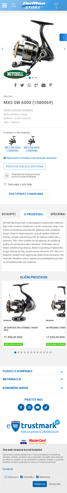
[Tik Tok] (46, 407)
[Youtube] (37, 407)
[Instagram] (29, 407)
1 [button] (30, 78)
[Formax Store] (33, 5)
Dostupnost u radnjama (26, 193)
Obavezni (13, 477)
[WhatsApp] (29, 85)
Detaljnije (8, 469)
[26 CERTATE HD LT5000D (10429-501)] (23, 302)
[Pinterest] (50, 85)
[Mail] (43, 85)
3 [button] (37, 78)
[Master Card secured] (37, 442)
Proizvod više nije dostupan (24, 166)
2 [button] (33, 78)
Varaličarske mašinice (18, 110)
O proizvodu (33, 214)
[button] (14, 5)
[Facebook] (15, 85)
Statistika (29, 477)
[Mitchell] (15, 74)
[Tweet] (22, 85)
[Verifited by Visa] (23, 442)
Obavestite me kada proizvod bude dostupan (31, 158)
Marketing (44, 477)
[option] (33, 48)
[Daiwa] (7, 320)
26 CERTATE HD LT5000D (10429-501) (21, 328)
